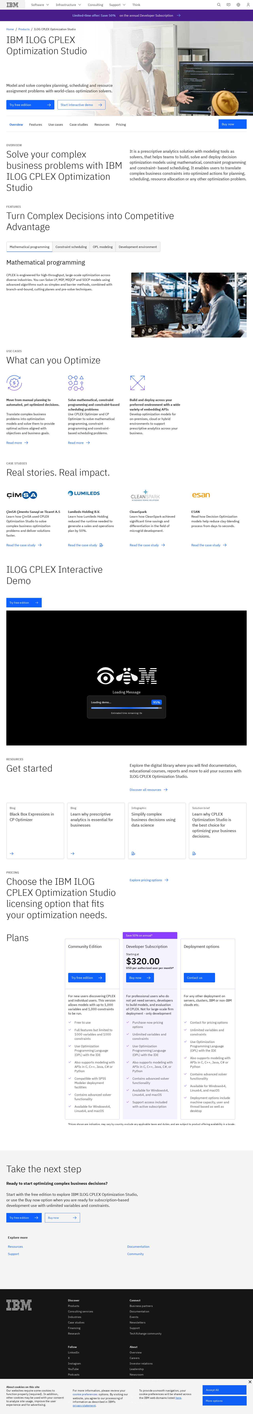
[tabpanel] (126, 297)
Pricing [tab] (121, 124)
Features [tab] (35, 124)
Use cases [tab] (55, 124)
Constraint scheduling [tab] (71, 247)
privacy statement (84, 1405)
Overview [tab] (16, 124)
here (178, 1398)
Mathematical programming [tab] (29, 247)
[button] (238, 4)
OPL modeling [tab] (102, 247)
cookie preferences (85, 1394)
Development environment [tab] (138, 247)
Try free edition (19, 602)
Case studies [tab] (79, 124)
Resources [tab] (102, 124)
